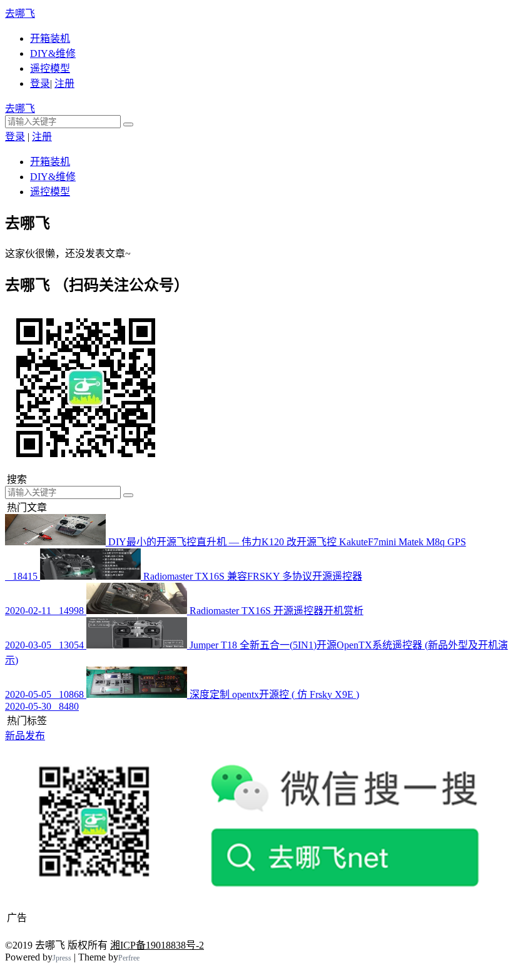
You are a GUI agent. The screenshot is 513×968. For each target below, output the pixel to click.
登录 (40, 83)
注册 (64, 83)
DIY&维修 (53, 53)
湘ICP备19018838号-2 (157, 945)
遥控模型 (50, 68)
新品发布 (25, 735)
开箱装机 (50, 38)
